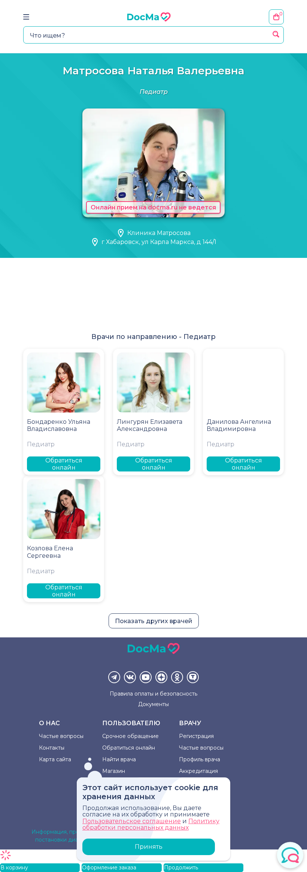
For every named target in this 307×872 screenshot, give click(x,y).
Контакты (51, 747)
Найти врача (119, 759)
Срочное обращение (130, 736)
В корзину (14, 867)
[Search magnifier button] (276, 34)
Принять (148, 846)
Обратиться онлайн (63, 464)
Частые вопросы (61, 736)
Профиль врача (199, 759)
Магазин (113, 771)
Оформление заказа (109, 867)
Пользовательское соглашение (131, 821)
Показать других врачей (153, 621)
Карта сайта (55, 759)
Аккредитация (198, 771)
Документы (153, 704)
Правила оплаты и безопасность (153, 694)
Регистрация (196, 736)
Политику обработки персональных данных (150, 824)
